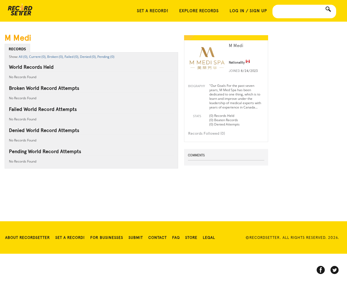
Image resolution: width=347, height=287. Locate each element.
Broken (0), (55, 56)
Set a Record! (70, 237)
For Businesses (106, 237)
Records (17, 48)
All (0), (23, 56)
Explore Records (199, 10)
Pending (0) (105, 56)
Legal (209, 237)
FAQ (176, 237)
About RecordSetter (27, 237)
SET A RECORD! (152, 10)
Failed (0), (72, 56)
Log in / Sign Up (248, 10)
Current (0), (37, 56)
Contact (157, 237)
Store (191, 237)
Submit (135, 237)
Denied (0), (88, 56)
